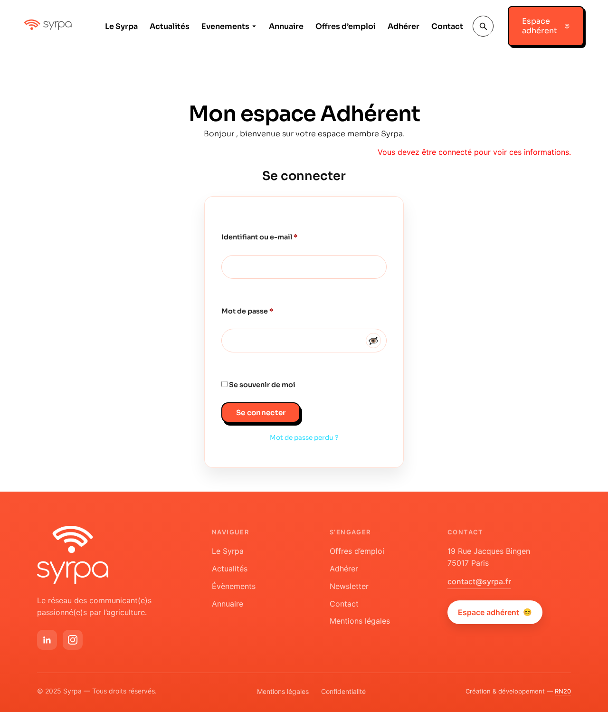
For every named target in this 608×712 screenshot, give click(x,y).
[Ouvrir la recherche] (483, 26)
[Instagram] (73, 640)
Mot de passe (267, 309)
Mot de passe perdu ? (304, 438)
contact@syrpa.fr (479, 581)
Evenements (225, 26)
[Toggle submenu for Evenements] (253, 26)
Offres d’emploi (345, 26)
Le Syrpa (121, 26)
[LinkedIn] (47, 640)
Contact (447, 26)
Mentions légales (360, 621)
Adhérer (403, 26)
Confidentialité (343, 691)
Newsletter (349, 586)
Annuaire (286, 26)
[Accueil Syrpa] (72, 555)
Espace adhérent (495, 612)
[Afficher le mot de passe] (373, 340)
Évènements (234, 586)
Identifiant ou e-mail (279, 235)
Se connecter (261, 412)
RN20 (563, 691)
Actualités (170, 26)
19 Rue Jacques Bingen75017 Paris (488, 557)
